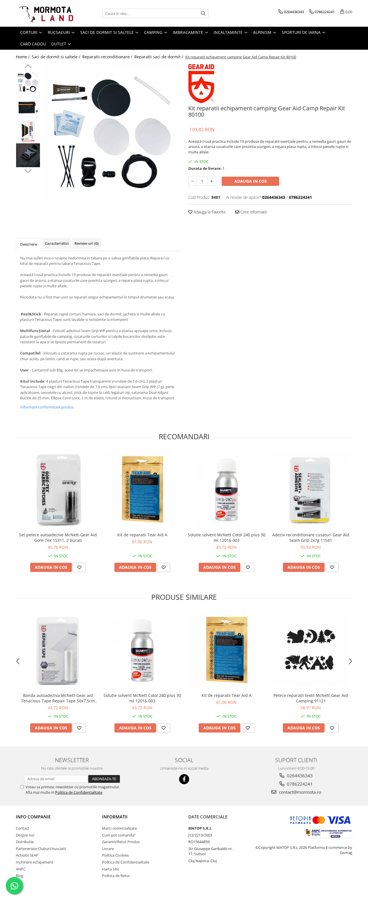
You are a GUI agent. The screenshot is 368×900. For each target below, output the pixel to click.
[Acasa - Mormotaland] (44, 13)
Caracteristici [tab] (57, 243)
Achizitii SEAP (27, 855)
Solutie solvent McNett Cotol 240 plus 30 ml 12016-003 (226, 537)
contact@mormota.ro (299, 792)
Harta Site (110, 869)
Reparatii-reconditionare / (107, 56)
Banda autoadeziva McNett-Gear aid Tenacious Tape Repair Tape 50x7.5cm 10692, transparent (58, 698)
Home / (23, 56)
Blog (19, 875)
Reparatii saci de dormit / (159, 56)
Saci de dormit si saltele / (56, 56)
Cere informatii (253, 212)
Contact (22, 828)
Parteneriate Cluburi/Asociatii (41, 848)
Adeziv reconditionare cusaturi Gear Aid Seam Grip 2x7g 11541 (310, 537)
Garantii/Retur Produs (121, 841)
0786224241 (299, 784)
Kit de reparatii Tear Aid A (142, 534)
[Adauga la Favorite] (79, 567)
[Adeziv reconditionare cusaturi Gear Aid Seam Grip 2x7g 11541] (310, 490)
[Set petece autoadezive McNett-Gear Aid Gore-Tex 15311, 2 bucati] (58, 490)
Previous (28, 67)
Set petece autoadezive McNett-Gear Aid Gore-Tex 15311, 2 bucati (58, 537)
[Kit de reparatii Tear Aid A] (142, 490)
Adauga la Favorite (209, 212)
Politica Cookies (115, 855)
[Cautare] (203, 13)
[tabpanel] (111, 132)
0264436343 (299, 775)
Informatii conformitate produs (47, 407)
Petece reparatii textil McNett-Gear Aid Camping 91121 (310, 698)
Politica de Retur (116, 875)
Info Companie (33, 817)
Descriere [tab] (28, 244)
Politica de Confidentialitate (78, 792)
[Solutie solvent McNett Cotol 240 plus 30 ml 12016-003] (226, 490)
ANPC (21, 869)
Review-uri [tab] (86, 243)
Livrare (108, 848)
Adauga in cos (250, 181)
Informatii (115, 817)
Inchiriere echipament (34, 862)
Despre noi (25, 835)
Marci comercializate (119, 828)
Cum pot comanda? (119, 835)
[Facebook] (184, 779)
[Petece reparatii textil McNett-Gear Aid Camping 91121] (310, 650)
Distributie (25, 841)
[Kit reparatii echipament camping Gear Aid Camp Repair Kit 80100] (111, 132)
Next (28, 170)
